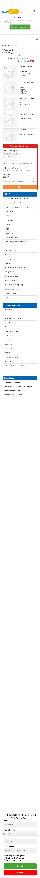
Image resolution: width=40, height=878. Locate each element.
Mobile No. (7, 174)
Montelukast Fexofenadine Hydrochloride (18, 318)
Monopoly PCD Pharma (13, 395)
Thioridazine (8, 327)
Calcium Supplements (11, 220)
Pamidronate (9, 335)
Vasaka (7, 370)
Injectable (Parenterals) (12, 246)
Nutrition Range (9, 263)
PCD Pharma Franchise (13, 382)
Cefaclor (7, 323)
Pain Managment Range (12, 276)
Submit (20, 866)
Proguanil (8, 353)
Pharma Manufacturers (13, 390)
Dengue (7, 229)
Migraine (7, 254)
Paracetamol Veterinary (12, 314)
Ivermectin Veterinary (11, 331)
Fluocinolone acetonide (12, 357)
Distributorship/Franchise (15, 858)
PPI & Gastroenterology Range (14, 285)
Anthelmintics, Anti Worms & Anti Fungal (17, 199)
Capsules (7, 224)
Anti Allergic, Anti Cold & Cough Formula (17, 203)
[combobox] (20, 21)
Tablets (7, 298)
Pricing (5, 12)
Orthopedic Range (10, 272)
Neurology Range (10, 259)
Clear (32, 61)
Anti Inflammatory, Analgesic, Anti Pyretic (17, 207)
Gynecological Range (11, 237)
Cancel (20, 873)
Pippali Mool (8, 361)
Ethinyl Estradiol (9, 348)
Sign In (34, 11)
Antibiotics (8, 216)
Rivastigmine (8, 310)
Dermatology (9, 233)
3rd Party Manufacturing (14, 860)
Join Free (23, 11)
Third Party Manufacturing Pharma (18, 386)
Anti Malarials (9, 211)
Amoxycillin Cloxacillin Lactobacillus (16, 366)
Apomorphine (9, 340)
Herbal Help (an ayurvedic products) (16, 242)
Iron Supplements (10, 250)
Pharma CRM (12, 11)
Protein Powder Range (12, 289)
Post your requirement (20, 27)
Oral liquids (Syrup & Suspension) (15, 267)
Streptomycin (9, 344)
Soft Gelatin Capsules (11, 293)
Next (20, 187)
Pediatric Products (10, 280)
